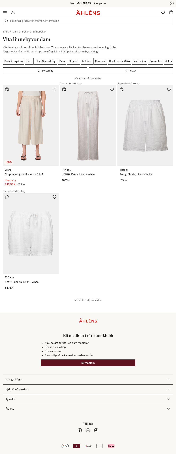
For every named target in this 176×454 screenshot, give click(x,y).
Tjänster (10, 399)
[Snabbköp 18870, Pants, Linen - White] (64, 89)
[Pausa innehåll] (171, 3)
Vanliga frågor (14, 379)
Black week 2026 (119, 61)
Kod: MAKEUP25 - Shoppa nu (88, 3)
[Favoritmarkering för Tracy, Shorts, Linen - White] (169, 89)
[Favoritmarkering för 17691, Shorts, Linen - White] (54, 197)
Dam (15, 31)
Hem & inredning (46, 61)
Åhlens (10, 409)
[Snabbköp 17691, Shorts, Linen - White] (7, 197)
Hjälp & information (17, 389)
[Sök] (6, 21)
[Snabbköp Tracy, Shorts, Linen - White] (121, 89)
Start (6, 31)
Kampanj (100, 61)
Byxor (25, 31)
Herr (29, 61)
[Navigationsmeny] (5, 12)
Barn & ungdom (13, 61)
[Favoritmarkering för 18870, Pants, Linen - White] (112, 89)
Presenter (156, 61)
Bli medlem (88, 363)
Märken (86, 61)
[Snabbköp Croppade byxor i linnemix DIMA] (7, 89)
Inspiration (140, 61)
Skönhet (73, 61)
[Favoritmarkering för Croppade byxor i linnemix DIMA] (54, 89)
